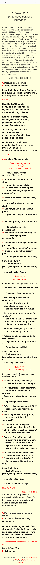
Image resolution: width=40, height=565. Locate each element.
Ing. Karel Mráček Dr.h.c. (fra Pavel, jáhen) (25, 558)
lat (6, 2)
